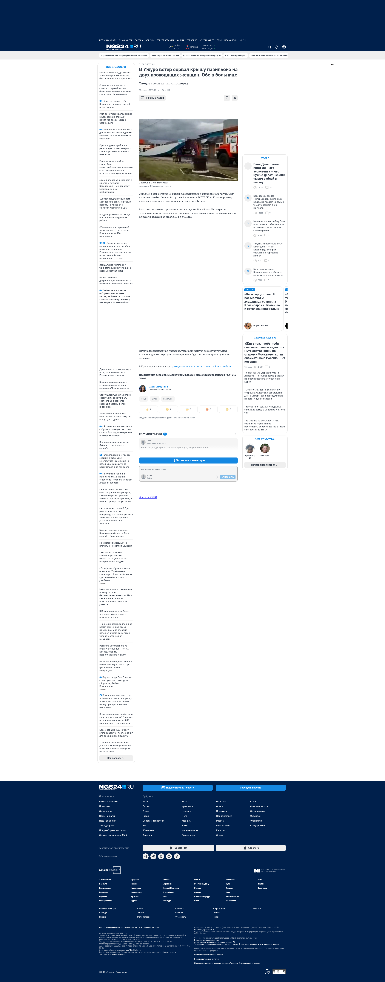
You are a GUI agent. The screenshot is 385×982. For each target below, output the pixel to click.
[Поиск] (269, 47)
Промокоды (230, 40)
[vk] (153, 856)
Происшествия (224, 816)
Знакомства (125, 40)
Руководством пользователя (206, 940)
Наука (185, 825)
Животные (148, 830)
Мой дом (186, 820)
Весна (146, 811)
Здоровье (148, 835)
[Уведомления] (276, 47)
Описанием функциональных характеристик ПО (214, 942)
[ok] (161, 856)
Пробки (193, 47)
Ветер (154, 399)
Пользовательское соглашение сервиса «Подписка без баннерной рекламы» (227, 963)
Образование (189, 835)
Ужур (143, 399)
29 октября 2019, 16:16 (149, 90)
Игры (243, 40)
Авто (145, 801)
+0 (226, 453)
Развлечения (223, 825)
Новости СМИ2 (148, 497)
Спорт (253, 801)
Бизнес (146, 806)
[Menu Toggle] (101, 47)
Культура (186, 811)
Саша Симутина (158, 386)
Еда (144, 825)
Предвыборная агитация (112, 830)
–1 (234, 453)
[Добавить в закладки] (227, 98)
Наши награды (107, 816)
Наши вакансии (107, 820)
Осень (219, 806)
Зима (184, 801)
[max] (169, 856)
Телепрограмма (165, 40)
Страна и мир (257, 811)
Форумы (149, 40)
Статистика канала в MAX (113, 835)
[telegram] (146, 856)
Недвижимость (107, 40)
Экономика (256, 820)
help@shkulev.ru (119, 954)
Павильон (167, 399)
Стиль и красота (259, 806)
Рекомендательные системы (206, 959)
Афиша (180, 40)
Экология (255, 816)
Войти (149, 478)
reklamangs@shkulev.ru (204, 930)
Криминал (187, 806)
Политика (221, 811)
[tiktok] (177, 856)
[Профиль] (284, 47)
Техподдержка (106, 825)
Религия (220, 830)
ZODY (219, 40)
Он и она (221, 801)
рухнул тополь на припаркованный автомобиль (201, 366)
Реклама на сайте (108, 801)
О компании (105, 811)
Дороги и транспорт (153, 820)
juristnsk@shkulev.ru (168, 952)
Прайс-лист (105, 806)
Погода (139, 40)
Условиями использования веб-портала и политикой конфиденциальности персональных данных (236, 944)
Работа (220, 820)
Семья (219, 835)
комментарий (155, 97)
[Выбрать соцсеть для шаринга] (235, 98)
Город (146, 816)
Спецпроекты (257, 825)
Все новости (116, 67)
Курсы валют (207, 40)
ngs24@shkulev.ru (133, 950)
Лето (184, 816)
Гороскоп (192, 40)
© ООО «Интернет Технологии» (113, 972)
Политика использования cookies (208, 955)
